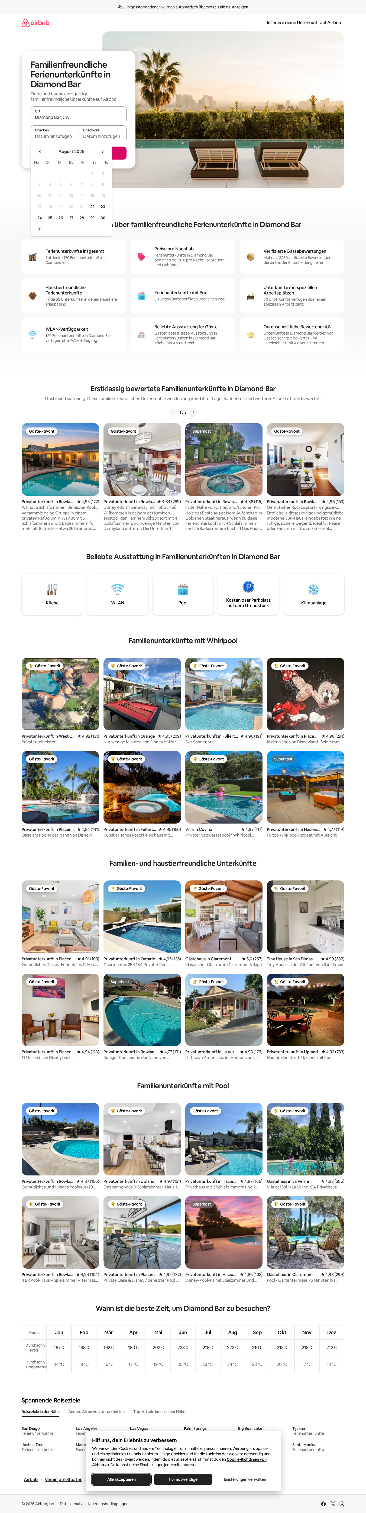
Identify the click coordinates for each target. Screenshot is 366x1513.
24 (39, 217)
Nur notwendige (183, 1479)
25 (50, 217)
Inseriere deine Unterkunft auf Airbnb (304, 22)
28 (82, 217)
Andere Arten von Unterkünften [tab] (96, 1411)
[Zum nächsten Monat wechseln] (102, 151)
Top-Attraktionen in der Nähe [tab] (159, 1411)
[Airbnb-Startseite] (35, 22)
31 (39, 228)
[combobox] (78, 117)
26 (61, 217)
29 (92, 217)
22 (92, 206)
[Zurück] (173, 412)
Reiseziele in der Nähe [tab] (41, 1411)
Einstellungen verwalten (245, 1479)
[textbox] (54, 136)
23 (103, 206)
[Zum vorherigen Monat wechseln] (40, 151)
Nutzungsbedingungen (108, 1503)
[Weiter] (193, 412)
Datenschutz (71, 1503)
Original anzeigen (233, 7)
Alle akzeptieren (121, 1479)
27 (71, 217)
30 (103, 217)
